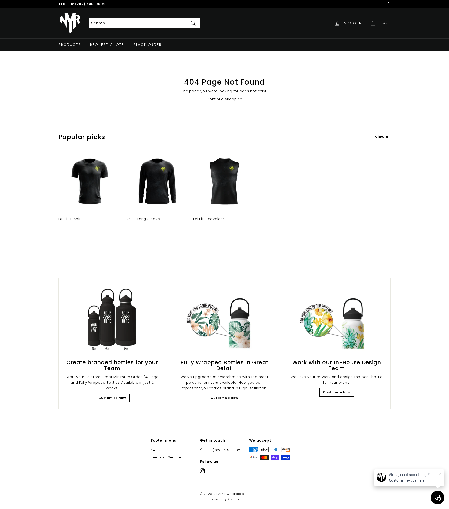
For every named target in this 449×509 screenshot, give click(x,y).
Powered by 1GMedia (225, 499)
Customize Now (112, 398)
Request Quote (107, 44)
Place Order (148, 44)
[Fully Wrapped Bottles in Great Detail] (224, 320)
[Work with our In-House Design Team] (336, 320)
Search (157, 450)
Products (69, 44)
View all (383, 136)
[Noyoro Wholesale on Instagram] (202, 470)
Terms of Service (166, 457)
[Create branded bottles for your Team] (112, 320)
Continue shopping (224, 99)
